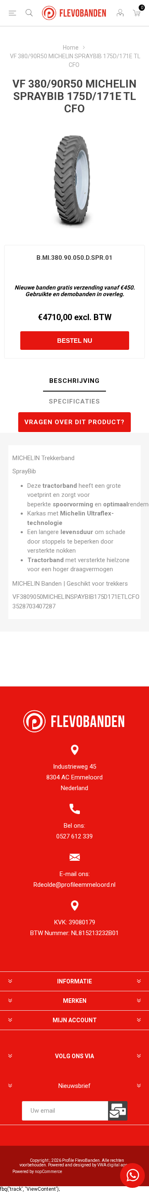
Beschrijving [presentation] (74, 381)
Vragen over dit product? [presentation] (74, 422)
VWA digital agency (115, 1165)
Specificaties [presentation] (74, 401)
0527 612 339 (74, 836)
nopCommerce (48, 1171)
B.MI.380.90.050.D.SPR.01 (74, 257)
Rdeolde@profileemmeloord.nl (74, 884)
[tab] (74, 381)
